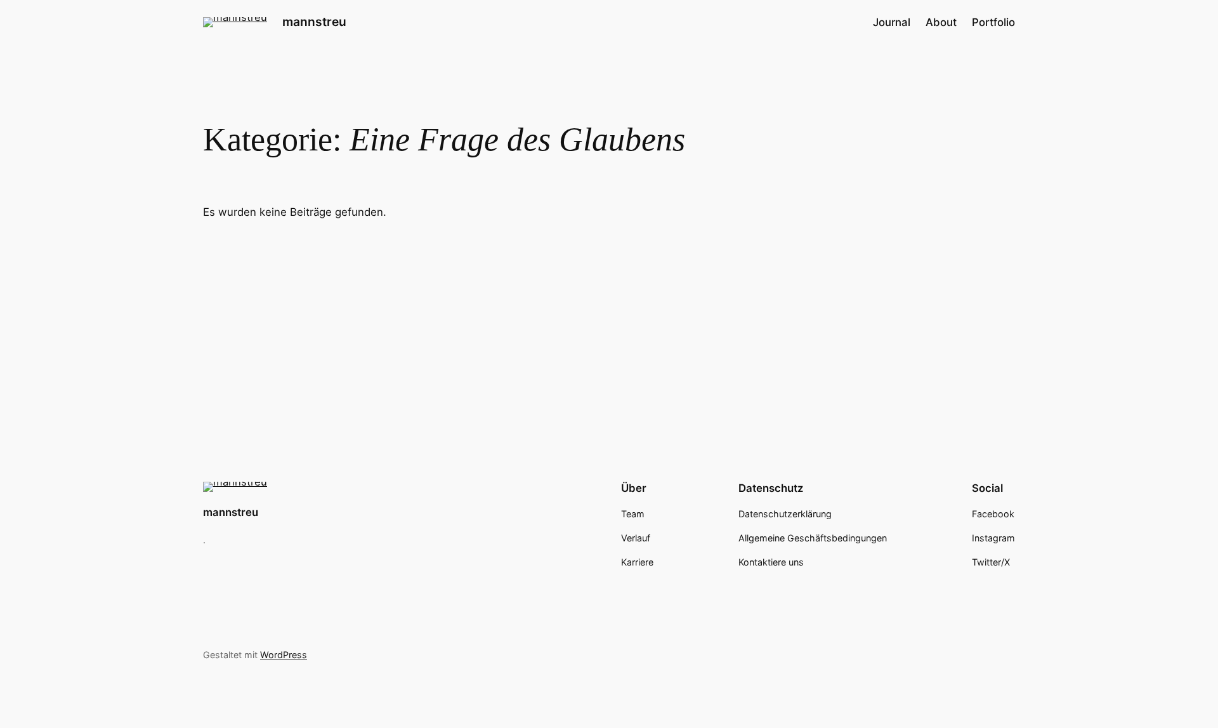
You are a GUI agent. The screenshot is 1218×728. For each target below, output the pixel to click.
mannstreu (314, 21)
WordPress (283, 654)
